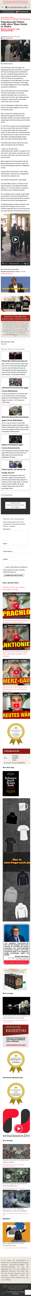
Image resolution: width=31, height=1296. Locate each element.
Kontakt (10, 1287)
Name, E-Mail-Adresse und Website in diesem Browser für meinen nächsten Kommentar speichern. (15, 569)
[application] (15, 239)
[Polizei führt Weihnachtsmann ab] (15, 363)
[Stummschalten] (25, 264)
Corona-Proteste (5, 17)
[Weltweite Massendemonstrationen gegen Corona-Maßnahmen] (15, 419)
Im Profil (11, 1285)
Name (5, 543)
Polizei (12, 17)
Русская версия (12, 1288)
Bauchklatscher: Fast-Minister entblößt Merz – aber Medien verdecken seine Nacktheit (15, 654)
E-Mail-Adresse (8, 551)
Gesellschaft (15, 19)
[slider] (14, 263)
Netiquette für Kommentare (20, 1287)
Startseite (5, 1285)
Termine (25, 1285)
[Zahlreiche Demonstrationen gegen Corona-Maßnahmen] (15, 390)
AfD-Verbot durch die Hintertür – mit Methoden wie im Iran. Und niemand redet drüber (14, 689)
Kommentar (7, 529)
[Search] (29, 7)
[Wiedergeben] (3, 264)
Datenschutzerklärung (16, 1289)
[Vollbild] (28, 264)
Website (5, 559)
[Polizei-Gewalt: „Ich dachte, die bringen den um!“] (15, 475)
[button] (2, 7)
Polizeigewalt (26, 19)
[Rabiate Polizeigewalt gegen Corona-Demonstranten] (15, 447)
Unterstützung (18, 1285)
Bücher (5, 1287)
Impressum (20, 1288)
